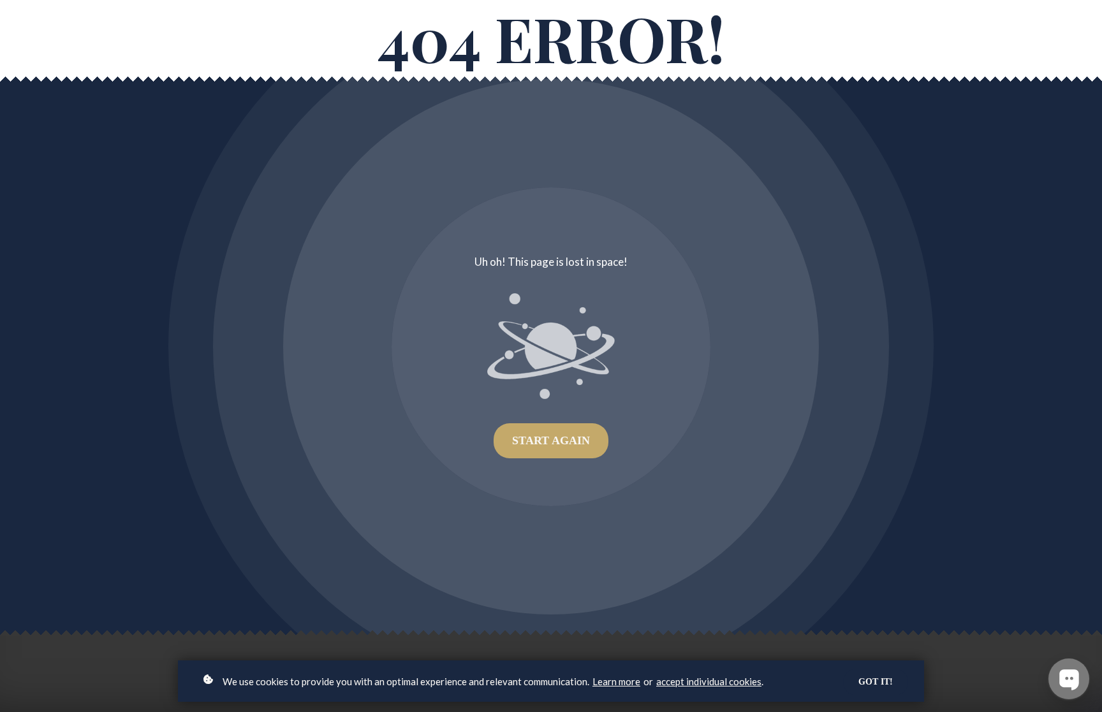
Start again (551, 440)
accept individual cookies (708, 681)
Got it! (875, 682)
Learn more (616, 681)
